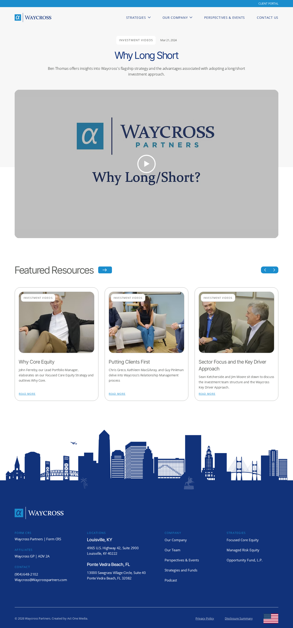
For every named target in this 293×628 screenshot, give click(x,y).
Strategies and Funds (181, 570)
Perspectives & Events (182, 560)
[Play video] (146, 164)
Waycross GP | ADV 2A (32, 556)
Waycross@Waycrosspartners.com (41, 579)
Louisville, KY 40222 (102, 553)
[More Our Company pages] (191, 17)
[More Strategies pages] (149, 17)
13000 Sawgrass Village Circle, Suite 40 (116, 572)
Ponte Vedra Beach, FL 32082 (109, 578)
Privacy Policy (204, 618)
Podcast (171, 580)
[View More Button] (105, 269)
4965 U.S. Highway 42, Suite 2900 (112, 548)
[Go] (265, 269)
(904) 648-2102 (26, 574)
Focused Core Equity (243, 540)
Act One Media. (77, 618)
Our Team (172, 550)
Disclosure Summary (239, 618)
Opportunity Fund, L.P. (245, 560)
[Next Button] (274, 269)
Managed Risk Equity (243, 550)
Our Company (176, 540)
